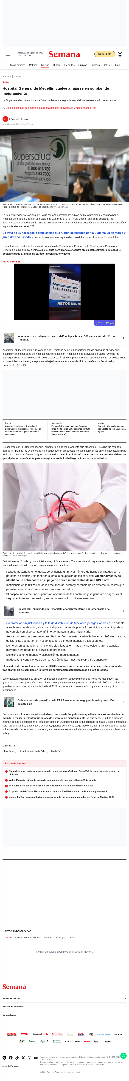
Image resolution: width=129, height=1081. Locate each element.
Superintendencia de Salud (32, 751)
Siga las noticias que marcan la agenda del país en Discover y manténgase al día (51, 108)
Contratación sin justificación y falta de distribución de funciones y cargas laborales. (58, 623)
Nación (17, 76)
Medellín (55, 751)
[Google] (4, 1058)
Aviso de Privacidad (14, 1066)
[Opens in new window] (11, 1058)
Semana (7, 76)
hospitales (9, 751)
